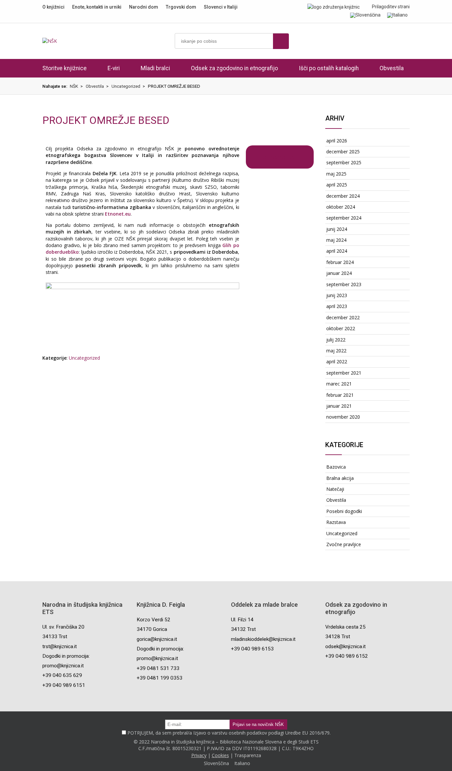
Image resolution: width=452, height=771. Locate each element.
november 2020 (343, 417)
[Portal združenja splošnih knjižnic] (333, 6)
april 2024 (336, 251)
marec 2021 (339, 384)
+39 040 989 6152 (346, 656)
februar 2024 (340, 262)
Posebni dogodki (344, 511)
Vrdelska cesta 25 (345, 627)
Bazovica (336, 467)
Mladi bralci (155, 68)
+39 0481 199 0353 (159, 678)
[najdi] (281, 41)
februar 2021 (340, 395)
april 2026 (336, 140)
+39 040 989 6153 (252, 649)
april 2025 (336, 184)
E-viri (114, 68)
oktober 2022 (340, 328)
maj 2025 (336, 174)
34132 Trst (243, 629)
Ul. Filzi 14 (242, 620)
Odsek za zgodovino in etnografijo (234, 68)
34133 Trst (54, 637)
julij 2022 (335, 339)
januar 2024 (339, 273)
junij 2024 (336, 229)
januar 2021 (339, 406)
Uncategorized (84, 358)
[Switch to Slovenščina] (365, 15)
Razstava (336, 522)
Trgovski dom (181, 7)
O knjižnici (53, 7)
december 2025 (343, 151)
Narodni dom (143, 7)
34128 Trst (337, 637)
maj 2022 (336, 350)
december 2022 (343, 317)
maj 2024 (336, 240)
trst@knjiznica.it (59, 646)
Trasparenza (247, 755)
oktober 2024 (340, 207)
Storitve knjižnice (64, 68)
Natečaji (335, 489)
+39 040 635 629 (62, 675)
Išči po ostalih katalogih (329, 68)
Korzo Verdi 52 (153, 620)
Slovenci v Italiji (221, 7)
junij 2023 (336, 295)
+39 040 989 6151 (63, 685)
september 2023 (343, 284)
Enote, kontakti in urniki (96, 7)
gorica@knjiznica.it (157, 639)
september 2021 (343, 373)
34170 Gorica (152, 629)
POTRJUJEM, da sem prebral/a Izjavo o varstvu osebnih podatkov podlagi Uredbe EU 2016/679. (229, 733)
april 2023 (336, 306)
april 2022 (336, 361)
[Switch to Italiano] (397, 15)
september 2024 (343, 218)
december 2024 (343, 196)
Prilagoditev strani (390, 6)
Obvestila (392, 68)
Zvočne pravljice (343, 544)
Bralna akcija (340, 478)
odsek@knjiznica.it (345, 646)
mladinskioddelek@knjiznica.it (263, 639)
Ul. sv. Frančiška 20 (63, 627)
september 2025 (343, 162)
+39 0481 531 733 (158, 668)
